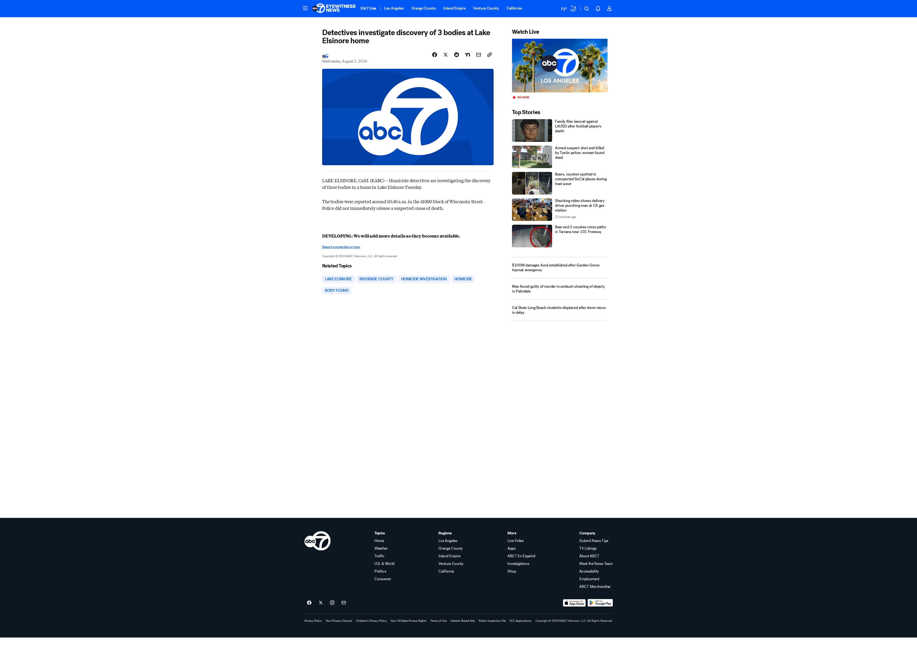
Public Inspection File (492, 620)
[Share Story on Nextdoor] (468, 55)
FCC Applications (521, 620)
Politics (380, 571)
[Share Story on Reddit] (457, 55)
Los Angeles (394, 8)
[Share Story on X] (446, 55)
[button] (305, 8)
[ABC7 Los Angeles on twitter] (320, 603)
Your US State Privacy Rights (409, 620)
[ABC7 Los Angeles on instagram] (332, 603)
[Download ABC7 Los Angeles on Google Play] (600, 603)
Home (379, 541)
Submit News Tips (593, 541)
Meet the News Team (596, 564)
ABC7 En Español (521, 556)
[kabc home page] (317, 540)
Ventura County (486, 8)
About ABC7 (589, 556)
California (514, 8)
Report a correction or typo (341, 247)
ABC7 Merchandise (594, 587)
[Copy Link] (489, 55)
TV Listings (587, 548)
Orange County (423, 8)
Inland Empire (454, 8)
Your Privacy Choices (339, 620)
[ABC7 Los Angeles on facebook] (309, 603)
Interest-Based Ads (463, 620)
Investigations (518, 564)
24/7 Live (368, 8)
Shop (511, 571)
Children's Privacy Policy (371, 620)
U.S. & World (384, 564)
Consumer (382, 579)
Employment (589, 579)
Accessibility (589, 571)
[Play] (560, 65)
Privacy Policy (313, 620)
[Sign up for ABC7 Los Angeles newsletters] (343, 603)
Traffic (379, 556)
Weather (381, 548)
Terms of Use (438, 620)
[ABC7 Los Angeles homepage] (334, 8)
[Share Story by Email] (478, 55)
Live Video (515, 541)
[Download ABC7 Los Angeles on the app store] (574, 603)
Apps (511, 548)
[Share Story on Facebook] (435, 55)
